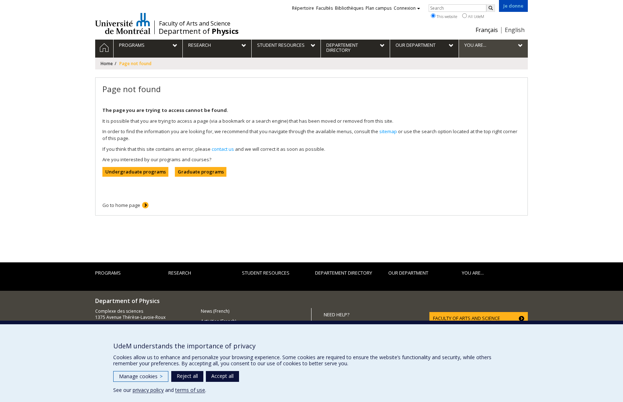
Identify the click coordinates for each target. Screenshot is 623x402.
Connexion (405, 8)
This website (446, 16)
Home (107, 63)
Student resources (266, 273)
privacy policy (148, 390)
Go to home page (121, 205)
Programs (108, 273)
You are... (473, 273)
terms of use (190, 390)
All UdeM (475, 16)
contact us (223, 149)
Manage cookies (141, 376)
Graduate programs (201, 171)
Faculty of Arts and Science (194, 23)
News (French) (215, 311)
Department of (199, 31)
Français (487, 30)
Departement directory (343, 273)
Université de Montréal (122, 23)
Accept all (222, 375)
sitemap (388, 131)
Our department (408, 273)
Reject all (187, 375)
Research (179, 273)
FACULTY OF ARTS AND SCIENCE (466, 318)
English (515, 30)
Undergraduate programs (135, 171)
